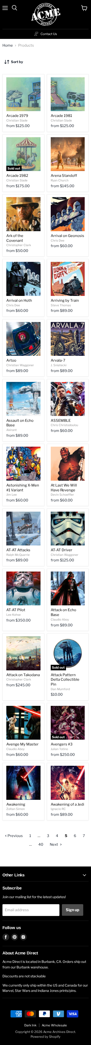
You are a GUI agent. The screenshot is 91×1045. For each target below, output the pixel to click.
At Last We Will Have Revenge (64, 487)
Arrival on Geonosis (67, 236)
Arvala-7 (58, 360)
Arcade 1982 (17, 175)
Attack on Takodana (23, 675)
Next (54, 844)
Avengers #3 (62, 744)
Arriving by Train (65, 300)
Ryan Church (59, 180)
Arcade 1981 (61, 116)
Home (7, 45)
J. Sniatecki (58, 365)
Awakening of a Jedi (67, 804)
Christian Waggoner (20, 365)
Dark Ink (30, 1025)
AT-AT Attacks (18, 550)
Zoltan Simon (15, 809)
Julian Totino (59, 749)
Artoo (11, 360)
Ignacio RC (58, 809)
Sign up (72, 910)
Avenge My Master (22, 744)
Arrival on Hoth (19, 300)
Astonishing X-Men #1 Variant (22, 487)
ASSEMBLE (61, 420)
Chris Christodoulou (64, 425)
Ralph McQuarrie (18, 555)
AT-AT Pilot (15, 610)
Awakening (15, 804)
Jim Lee (11, 494)
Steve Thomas (61, 305)
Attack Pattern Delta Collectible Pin (65, 680)
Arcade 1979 (17, 116)
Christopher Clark (18, 245)
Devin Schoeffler (62, 494)
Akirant (11, 430)
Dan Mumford (60, 689)
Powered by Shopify (45, 1036)
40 (40, 844)
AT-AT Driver (61, 550)
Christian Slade (16, 120)
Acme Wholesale (54, 1025)
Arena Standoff (64, 175)
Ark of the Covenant (14, 238)
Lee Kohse (13, 614)
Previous (15, 836)
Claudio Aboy (60, 619)
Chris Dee (57, 240)
